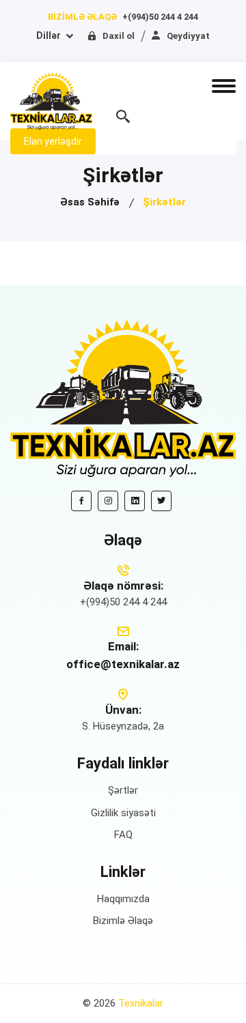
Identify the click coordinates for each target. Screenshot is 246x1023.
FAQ (123, 835)
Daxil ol (117, 36)
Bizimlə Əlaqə (123, 920)
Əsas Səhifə (90, 202)
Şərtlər (123, 790)
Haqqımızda (123, 899)
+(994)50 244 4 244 (160, 17)
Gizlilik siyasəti (123, 813)
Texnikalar (140, 1003)
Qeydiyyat (187, 36)
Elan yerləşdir (53, 141)
